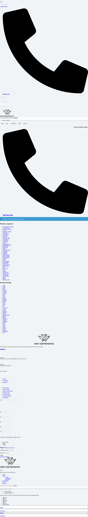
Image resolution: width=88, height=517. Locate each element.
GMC (4, 296)
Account (2, 510)
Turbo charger (6, 276)
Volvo (4, 332)
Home (2, 123)
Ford (4, 295)
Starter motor (5, 263)
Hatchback (5, 252)
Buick (4, 289)
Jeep (4, 305)
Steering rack (5, 266)
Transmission (5, 274)
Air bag (4, 230)
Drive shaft (5, 247)
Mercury (4, 316)
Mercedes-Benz (6, 315)
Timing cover (6, 272)
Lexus (4, 308)
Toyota (4, 329)
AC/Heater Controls (7, 229)
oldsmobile (5, 321)
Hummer (5, 299)
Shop (7, 123)
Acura (4, 285)
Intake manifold (6, 255)
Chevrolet (5, 291)
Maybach (5, 312)
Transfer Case (6, 273)
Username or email (4, 450)
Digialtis (10, 437)
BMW (4, 288)
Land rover (5, 307)
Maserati (4, 311)
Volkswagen (5, 331)
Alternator (5, 232)
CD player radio (6, 237)
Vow (1, 1)
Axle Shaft (5, 235)
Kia (3, 306)
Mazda (4, 313)
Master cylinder (6, 256)
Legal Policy (13, 123)
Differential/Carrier (7, 245)
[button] (7, 123)
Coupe (4, 242)
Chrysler (4, 292)
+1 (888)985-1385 (4, 373)
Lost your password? (4, 456)
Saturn (4, 325)
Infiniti (4, 301)
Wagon (4, 277)
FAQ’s (19, 123)
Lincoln (4, 310)
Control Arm (5, 240)
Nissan (4, 320)
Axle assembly (6, 234)
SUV (4, 269)
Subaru (4, 327)
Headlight (5, 253)
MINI (4, 317)
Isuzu (4, 302)
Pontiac (4, 322)
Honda (4, 297)
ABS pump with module (8, 226)
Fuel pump (5, 251)
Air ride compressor (7, 231)
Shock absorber (6, 261)
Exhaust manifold (6, 250)
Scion (4, 326)
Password (2, 452)
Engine (4, 248)
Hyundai (5, 300)
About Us (25, 123)
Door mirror (5, 246)
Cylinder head (6, 244)
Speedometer (5, 262)
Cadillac (4, 290)
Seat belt (4, 258)
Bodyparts (5, 236)
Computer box (6, 239)
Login (2, 455)
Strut (4, 267)
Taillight (4, 271)
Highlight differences (9, 492)
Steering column (6, 264)
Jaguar (4, 304)
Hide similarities (7, 491)
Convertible (5, 241)
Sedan (4, 260)
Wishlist (2, 515)
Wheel (4, 278)
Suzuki (4, 328)
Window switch (6, 279)
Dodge (4, 294)
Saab (4, 323)
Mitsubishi (5, 318)
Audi (4, 286)
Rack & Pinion (6, 257)
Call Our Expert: (4, 6)
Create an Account (10, 447)
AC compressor (6, 227)
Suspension (5, 268)
